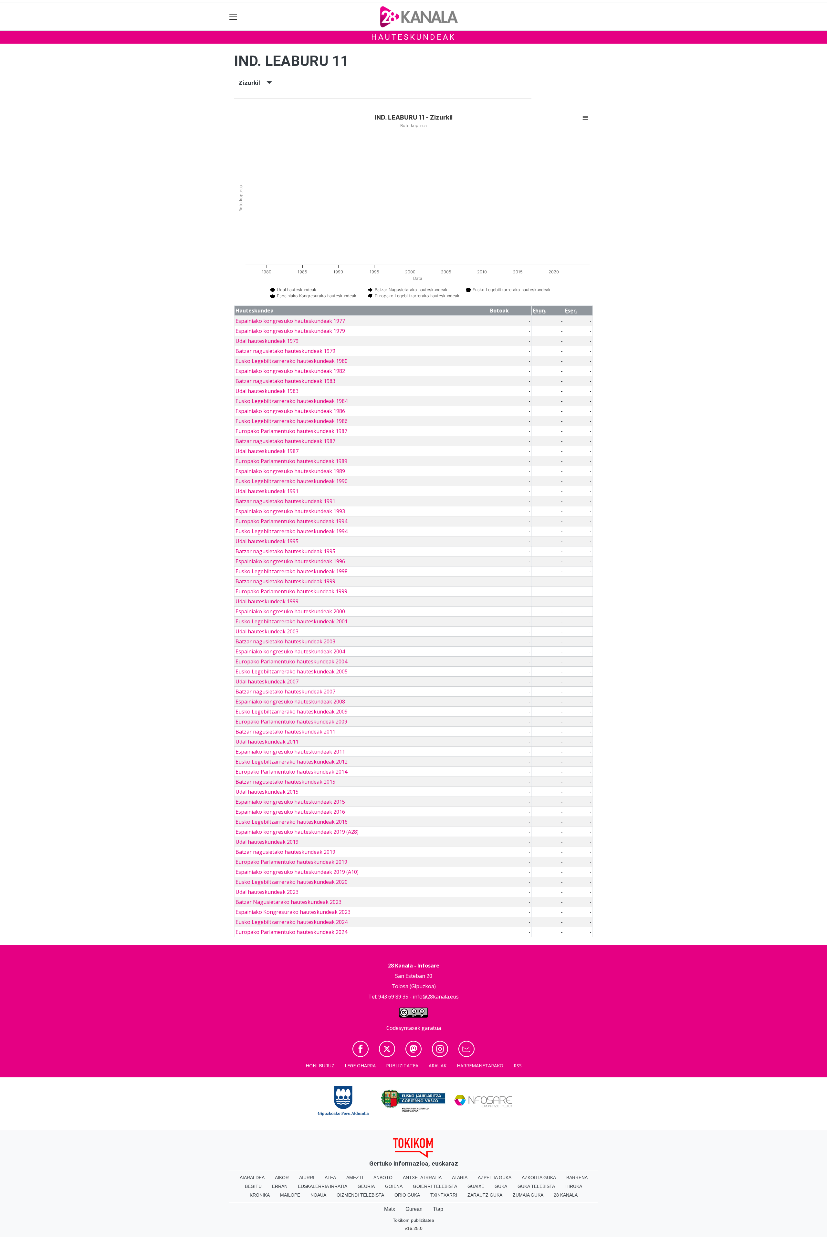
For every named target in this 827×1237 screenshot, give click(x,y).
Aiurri (306, 1177)
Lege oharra (360, 1066)
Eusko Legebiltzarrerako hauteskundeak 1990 (292, 481)
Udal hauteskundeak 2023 (267, 891)
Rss (518, 1066)
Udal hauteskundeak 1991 (267, 491)
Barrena (577, 1177)
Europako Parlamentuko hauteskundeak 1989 (291, 461)
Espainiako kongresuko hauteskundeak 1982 (290, 371)
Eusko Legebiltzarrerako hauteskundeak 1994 (292, 531)
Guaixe (475, 1186)
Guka (501, 1186)
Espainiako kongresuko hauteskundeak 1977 (290, 320)
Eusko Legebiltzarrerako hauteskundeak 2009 (292, 711)
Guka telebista (536, 1186)
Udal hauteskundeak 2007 (267, 681)
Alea (330, 1177)
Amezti (354, 1177)
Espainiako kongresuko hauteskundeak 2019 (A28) (297, 831)
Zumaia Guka (528, 1195)
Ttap (438, 1209)
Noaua (318, 1195)
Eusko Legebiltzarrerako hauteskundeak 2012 (292, 761)
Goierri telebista (435, 1186)
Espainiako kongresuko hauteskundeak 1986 (290, 411)
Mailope (290, 1195)
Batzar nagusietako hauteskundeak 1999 (285, 581)
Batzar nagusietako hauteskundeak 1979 (285, 350)
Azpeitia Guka (494, 1177)
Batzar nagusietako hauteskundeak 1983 (285, 381)
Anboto (383, 1177)
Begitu (253, 1186)
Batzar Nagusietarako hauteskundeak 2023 (288, 901)
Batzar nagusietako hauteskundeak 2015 (285, 781)
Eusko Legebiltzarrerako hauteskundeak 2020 (292, 881)
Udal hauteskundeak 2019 (267, 841)
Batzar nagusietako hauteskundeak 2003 (285, 641)
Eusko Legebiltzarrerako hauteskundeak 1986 (292, 421)
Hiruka (573, 1186)
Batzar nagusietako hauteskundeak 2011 (285, 731)
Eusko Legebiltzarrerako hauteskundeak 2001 (292, 621)
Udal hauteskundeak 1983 (267, 391)
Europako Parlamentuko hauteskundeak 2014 (291, 771)
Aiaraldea (252, 1177)
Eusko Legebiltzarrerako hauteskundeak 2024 (292, 921)
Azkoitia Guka (539, 1177)
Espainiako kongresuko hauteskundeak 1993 (290, 511)
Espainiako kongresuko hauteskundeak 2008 (290, 701)
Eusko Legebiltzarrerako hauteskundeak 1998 (292, 571)
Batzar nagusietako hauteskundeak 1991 (285, 501)
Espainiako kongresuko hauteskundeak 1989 (290, 471)
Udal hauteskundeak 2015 (267, 791)
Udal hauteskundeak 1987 (267, 451)
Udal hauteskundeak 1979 (267, 340)
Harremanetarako (480, 1066)
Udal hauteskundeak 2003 (267, 631)
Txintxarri (443, 1195)
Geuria (366, 1186)
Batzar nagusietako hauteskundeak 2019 (285, 851)
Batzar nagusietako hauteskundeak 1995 (285, 551)
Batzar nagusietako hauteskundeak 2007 (285, 691)
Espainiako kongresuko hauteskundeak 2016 (290, 811)
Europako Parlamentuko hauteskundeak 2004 (291, 661)
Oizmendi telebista (360, 1195)
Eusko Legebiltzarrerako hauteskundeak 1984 (292, 401)
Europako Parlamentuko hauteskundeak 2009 (291, 721)
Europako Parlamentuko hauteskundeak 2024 (291, 932)
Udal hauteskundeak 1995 (267, 541)
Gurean (414, 1209)
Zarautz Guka (484, 1195)
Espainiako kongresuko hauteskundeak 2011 (290, 751)
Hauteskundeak (413, 37)
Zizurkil (252, 83)
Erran (280, 1186)
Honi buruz (320, 1066)
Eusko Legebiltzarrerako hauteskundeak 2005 (292, 671)
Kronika (260, 1195)
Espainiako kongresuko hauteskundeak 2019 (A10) (297, 871)
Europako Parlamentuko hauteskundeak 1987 (291, 431)
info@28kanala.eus (436, 996)
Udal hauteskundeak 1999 (267, 601)
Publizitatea (402, 1066)
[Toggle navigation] (233, 17)
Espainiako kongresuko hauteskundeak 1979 (290, 330)
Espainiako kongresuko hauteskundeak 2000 (290, 611)
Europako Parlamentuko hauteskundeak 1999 (291, 591)
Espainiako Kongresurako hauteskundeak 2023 (293, 911)
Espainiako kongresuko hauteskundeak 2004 (290, 651)
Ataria (459, 1177)
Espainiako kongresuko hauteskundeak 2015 (290, 801)
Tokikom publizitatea (413, 1220)
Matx (389, 1209)
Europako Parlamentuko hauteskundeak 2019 (291, 861)
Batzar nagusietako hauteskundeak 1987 (285, 441)
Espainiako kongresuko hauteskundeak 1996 (290, 561)
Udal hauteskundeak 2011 (267, 741)
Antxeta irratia (422, 1177)
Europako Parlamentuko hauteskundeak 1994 (291, 521)
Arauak (437, 1066)
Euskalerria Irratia (322, 1186)
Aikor (282, 1177)
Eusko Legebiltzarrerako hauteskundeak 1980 (292, 361)
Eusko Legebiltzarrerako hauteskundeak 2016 (292, 821)
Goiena (394, 1186)
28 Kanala (566, 1195)
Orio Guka (407, 1195)
